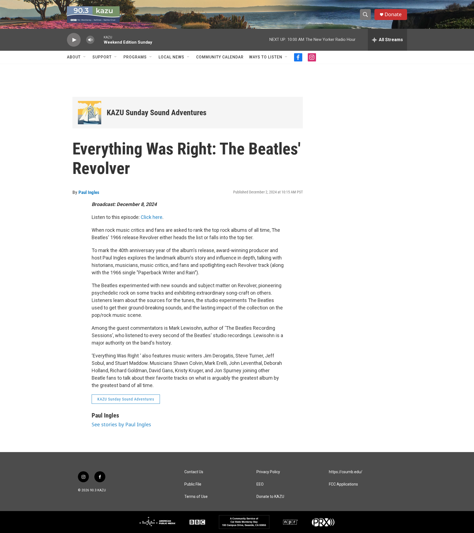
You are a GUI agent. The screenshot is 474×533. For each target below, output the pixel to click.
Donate (393, 14)
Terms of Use (196, 497)
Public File (192, 484)
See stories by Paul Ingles (121, 424)
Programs (135, 57)
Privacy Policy (268, 472)
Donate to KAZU (270, 497)
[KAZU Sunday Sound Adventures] (89, 112)
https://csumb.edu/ (345, 472)
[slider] (99, 40)
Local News (171, 57)
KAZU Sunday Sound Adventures (157, 112)
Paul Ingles (88, 192)
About (74, 57)
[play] (73, 40)
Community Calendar (220, 57)
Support (102, 57)
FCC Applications (343, 484)
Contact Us (193, 472)
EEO (260, 484)
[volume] (90, 40)
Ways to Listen (265, 57)
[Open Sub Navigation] (85, 57)
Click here (151, 217)
